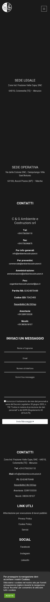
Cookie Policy (25, 524)
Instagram (25, 553)
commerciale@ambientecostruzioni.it (25, 263)
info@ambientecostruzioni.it (25, 253)
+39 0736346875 (25, 243)
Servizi (25, 529)
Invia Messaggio (24, 421)
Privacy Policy (25, 518)
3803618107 (28, 496)
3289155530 (30, 490)
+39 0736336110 (25, 233)
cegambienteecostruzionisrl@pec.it (25, 284)
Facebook (25, 547)
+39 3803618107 (25, 324)
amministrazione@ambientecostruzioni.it (25, 273)
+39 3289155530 (25, 314)
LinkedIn (25, 560)
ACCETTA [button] (9, 595)
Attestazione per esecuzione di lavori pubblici (25, 513)
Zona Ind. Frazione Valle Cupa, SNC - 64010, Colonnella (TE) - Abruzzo (25, 461)
